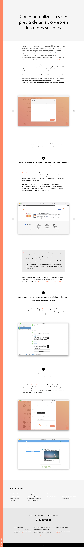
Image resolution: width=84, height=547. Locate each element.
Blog (57, 515)
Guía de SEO (13, 500)
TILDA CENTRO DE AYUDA (43, 7)
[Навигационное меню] (1, 1)
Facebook (44, 60)
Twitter (59, 60)
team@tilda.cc (40, 535)
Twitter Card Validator (35, 385)
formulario (21, 532)
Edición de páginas (14, 498)
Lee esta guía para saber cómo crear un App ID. (50, 281)
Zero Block (47, 494)
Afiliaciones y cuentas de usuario (69, 496)
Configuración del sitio (15, 496)
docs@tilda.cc (58, 532)
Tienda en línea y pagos (32, 496)
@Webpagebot (46, 309)
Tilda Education (39, 515)
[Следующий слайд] (74, 111)
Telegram (52, 60)
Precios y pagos (48, 499)
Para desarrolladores (66, 498)
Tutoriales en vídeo (50, 515)
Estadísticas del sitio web (32, 500)
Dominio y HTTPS (31, 494)
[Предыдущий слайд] (13, 111)
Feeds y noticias (65, 494)
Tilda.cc (30, 515)
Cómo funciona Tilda (14, 494)
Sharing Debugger (26, 173)
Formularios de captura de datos (34, 498)
